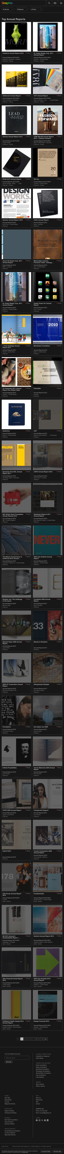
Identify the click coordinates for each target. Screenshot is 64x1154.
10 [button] (36, 1039)
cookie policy (25, 1152)
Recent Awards (40, 1084)
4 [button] (30, 1039)
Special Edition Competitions (43, 1073)
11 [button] (39, 1039)
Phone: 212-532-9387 (42, 1111)
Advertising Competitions (42, 1069)
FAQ (37, 1102)
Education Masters (9, 1124)
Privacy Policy (16, 1146)
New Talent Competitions (11, 1120)
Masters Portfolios (9, 1111)
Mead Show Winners (10, 1135)
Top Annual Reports (10, 1133)
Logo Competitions (41, 1075)
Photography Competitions (43, 1071)
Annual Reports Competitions (12, 1131)
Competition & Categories (42, 1056)
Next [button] (46, 1039)
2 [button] (24, 1039)
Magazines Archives (10, 1104)
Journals (7, 1102)
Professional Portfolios (10, 1113)
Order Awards (39, 1058)
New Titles (7, 1098)
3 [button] (27, 1039)
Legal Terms (5, 1146)
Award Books (8, 1100)
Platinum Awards (40, 1086)
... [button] (33, 1039)
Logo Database (40, 1077)
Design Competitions (41, 1067)
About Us (38, 1098)
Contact (38, 1104)
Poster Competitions (41, 1065)
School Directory (9, 1122)
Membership (39, 1100)
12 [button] (42, 1039)
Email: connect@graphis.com (43, 1113)
